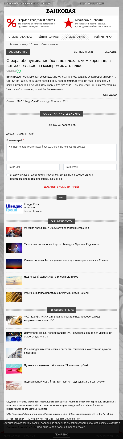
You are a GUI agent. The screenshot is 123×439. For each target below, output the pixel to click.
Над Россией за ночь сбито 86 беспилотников (51, 276)
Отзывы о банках (20, 36)
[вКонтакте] (109, 3)
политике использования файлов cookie (61, 427)
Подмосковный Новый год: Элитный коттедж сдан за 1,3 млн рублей (64, 381)
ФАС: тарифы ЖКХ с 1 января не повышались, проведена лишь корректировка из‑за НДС (62, 318)
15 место (37, 211)
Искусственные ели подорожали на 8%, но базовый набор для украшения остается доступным (68, 335)
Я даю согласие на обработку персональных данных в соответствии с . (51, 176)
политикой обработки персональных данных (36, 178)
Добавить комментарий (61, 186)
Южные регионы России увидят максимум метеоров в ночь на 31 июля (66, 260)
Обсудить (111, 52)
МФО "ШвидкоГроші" (28, 101)
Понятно (61, 434)
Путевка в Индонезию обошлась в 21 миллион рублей (56, 365)
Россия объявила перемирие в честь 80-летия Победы (56, 293)
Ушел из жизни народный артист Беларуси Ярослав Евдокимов (61, 244)
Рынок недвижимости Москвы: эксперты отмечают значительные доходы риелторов (67, 351)
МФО (61, 197)
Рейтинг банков (48, 36)
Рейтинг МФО (103, 36)
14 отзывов (29, 207)
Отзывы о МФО (75, 36)
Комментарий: (15, 140)
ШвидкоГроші (32, 204)
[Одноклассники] (113, 3)
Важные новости (61, 221)
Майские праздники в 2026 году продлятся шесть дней (56, 228)
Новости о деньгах (61, 310)
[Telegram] (118, 3)
